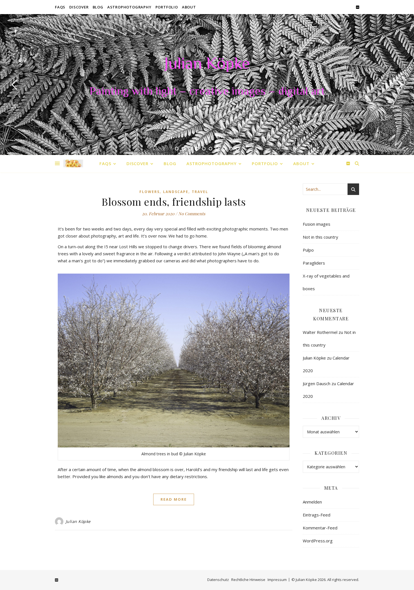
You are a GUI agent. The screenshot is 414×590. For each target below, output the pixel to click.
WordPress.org (318, 541)
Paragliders (314, 263)
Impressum (277, 579)
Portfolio (166, 7)
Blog (98, 7)
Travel (200, 191)
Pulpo (308, 250)
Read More (174, 499)
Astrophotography (129, 7)
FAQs (60, 7)
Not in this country (320, 237)
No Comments (191, 213)
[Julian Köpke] (73, 163)
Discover (78, 7)
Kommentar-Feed (320, 528)
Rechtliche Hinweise (248, 579)
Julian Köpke (207, 65)
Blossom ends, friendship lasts (174, 201)
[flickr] (357, 7)
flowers (149, 191)
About (189, 7)
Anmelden (312, 502)
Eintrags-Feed (316, 515)
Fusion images (316, 224)
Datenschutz (218, 579)
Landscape (175, 191)
